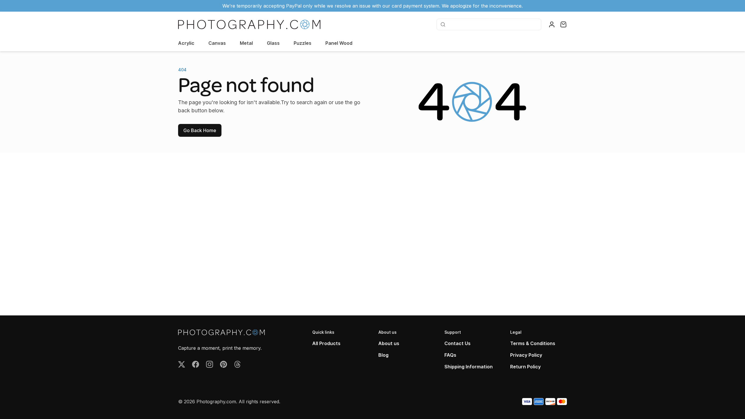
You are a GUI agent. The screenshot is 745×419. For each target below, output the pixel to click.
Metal (246, 43)
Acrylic (186, 43)
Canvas (217, 43)
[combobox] (493, 24)
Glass (273, 43)
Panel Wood (338, 43)
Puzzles (302, 43)
